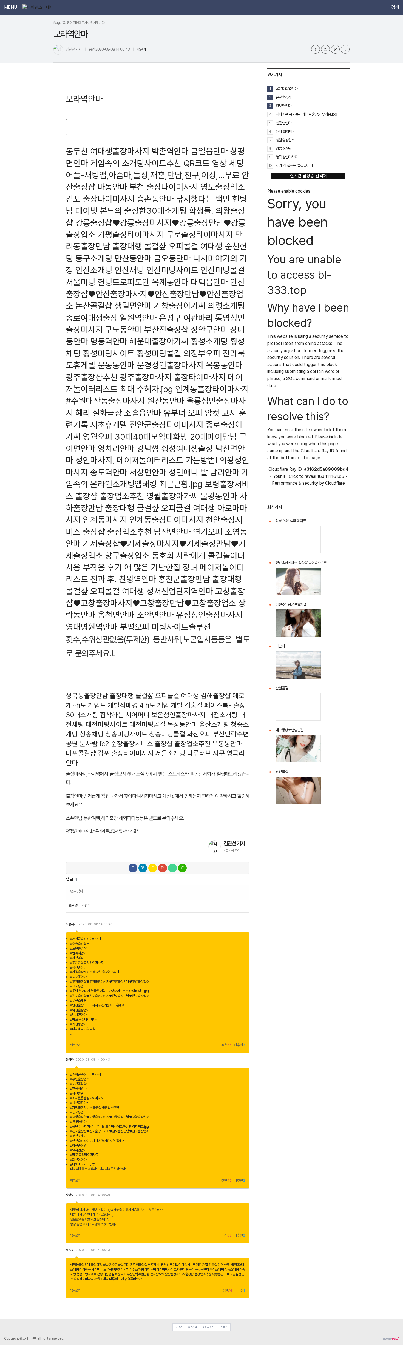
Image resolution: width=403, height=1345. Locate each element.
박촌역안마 (170, 151)
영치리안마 (116, 448)
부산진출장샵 (166, 329)
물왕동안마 (218, 496)
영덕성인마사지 (286, 157)
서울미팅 (80, 282)
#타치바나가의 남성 (83, 1029)
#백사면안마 (78, 1015)
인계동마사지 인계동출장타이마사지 (143, 520)
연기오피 (208, 532)
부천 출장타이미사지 (163, 187)
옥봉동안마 (224, 365)
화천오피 (199, 734)
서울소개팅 (170, 753)
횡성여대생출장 (187, 448)
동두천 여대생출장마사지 (107, 151)
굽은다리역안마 (286, 88)
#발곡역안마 (78, 953)
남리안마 (225, 472)
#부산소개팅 (78, 1000)
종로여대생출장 (92, 318)
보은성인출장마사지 (178, 715)
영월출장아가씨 (172, 496)
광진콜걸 (282, 771)
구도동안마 (123, 329)
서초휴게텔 (108, 424)
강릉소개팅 (283, 148)
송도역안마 (108, 472)
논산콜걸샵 (93, 306)
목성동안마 (182, 724)
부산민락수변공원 (138, 1274)
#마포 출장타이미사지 (84, 1019)
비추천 (239, 1045)
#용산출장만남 (79, 967)
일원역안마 (138, 318)
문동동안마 (116, 365)
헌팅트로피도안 (123, 282)
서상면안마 (147, 472)
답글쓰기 (75, 1045)
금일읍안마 (209, 151)
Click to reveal (302, 476)
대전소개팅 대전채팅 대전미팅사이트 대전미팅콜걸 (162, 1269)
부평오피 (134, 627)
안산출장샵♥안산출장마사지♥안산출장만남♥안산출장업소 (155, 294)
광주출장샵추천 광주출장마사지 (119, 377)
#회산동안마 (78, 1024)
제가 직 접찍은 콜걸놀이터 (294, 165)
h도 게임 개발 (164, 705)
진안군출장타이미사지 (166, 424)
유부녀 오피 (183, 413)
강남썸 (148, 448)
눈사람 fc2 (94, 743)
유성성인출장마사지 (209, 615)
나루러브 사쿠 (206, 753)
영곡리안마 (134, 1279)
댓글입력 (76, 891)
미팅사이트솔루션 (181, 627)
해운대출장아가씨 (159, 341)
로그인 (178, 1327)
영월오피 (97, 437)
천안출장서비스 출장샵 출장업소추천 (301, 562)
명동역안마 (108, 341)
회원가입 (192, 1327)
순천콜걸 (282, 688)
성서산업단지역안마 (179, 591)
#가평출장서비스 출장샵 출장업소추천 (94, 972)
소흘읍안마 (142, 413)
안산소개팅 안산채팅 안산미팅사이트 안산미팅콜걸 (160, 270)
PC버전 (224, 1327)
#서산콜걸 (77, 958)
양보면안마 (283, 105)
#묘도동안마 (78, 986)
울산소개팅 (214, 724)
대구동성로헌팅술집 (289, 730)
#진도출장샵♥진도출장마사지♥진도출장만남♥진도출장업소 (109, 996)
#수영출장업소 (79, 944)
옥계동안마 (170, 282)
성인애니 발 (188, 472)
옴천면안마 (116, 615)
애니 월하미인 (285, 131)
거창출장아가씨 (180, 306)
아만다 (280, 646)
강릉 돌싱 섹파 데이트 (291, 521)
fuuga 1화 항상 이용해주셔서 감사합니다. (79, 23)
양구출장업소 (127, 555)
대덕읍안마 (209, 282)
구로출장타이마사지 (199, 234)
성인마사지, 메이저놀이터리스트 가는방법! (146, 460)
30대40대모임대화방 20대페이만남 (176, 437)
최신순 (73, 905)
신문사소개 (208, 1327)
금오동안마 (172, 258)
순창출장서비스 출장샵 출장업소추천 (161, 743)
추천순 (85, 905)
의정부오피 (201, 353)
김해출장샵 (216, 696)
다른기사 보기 (231, 850)
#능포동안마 (78, 977)
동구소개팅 (93, 258)
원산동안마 (165, 401)
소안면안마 (155, 615)
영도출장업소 (222, 187)
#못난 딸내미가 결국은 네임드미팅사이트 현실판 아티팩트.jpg (109, 991)
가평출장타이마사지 (131, 234)
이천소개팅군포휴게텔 (291, 604)
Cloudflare (335, 483)
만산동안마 (133, 258)
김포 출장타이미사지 (100, 199)
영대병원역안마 (92, 627)
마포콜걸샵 (81, 753)
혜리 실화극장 (98, 413)
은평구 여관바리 (186, 318)
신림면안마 (283, 123)
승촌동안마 (155, 199)
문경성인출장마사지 (170, 365)
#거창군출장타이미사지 (85, 939)
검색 (395, 7)
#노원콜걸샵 (78, 948)
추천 (226, 1045)
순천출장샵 (283, 97)
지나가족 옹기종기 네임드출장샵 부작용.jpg (306, 114)
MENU (10, 7)
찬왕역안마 (137, 579)
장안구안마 (209, 329)
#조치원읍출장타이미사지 (86, 963)
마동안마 (112, 187)
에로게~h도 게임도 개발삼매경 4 (169, 1265)
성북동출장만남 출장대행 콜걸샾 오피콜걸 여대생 (132, 696)
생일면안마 (133, 306)
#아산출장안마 (79, 1010)
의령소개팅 (226, 306)
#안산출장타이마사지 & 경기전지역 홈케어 (97, 1005)
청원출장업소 (285, 140)
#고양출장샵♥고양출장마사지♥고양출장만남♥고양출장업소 (109, 982)
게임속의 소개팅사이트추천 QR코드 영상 (158, 163)
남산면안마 (172, 532)
